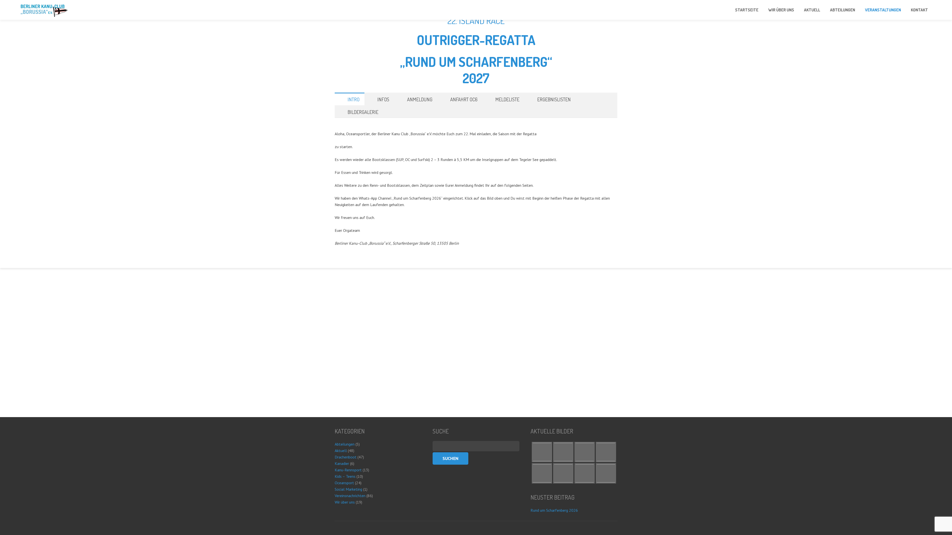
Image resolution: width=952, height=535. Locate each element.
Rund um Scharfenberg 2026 (554, 510)
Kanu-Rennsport (348, 469)
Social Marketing (348, 489)
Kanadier (342, 463)
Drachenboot (346, 457)
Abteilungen (345, 444)
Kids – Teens (345, 476)
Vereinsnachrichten (350, 495)
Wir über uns (345, 502)
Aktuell (341, 450)
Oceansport (344, 482)
